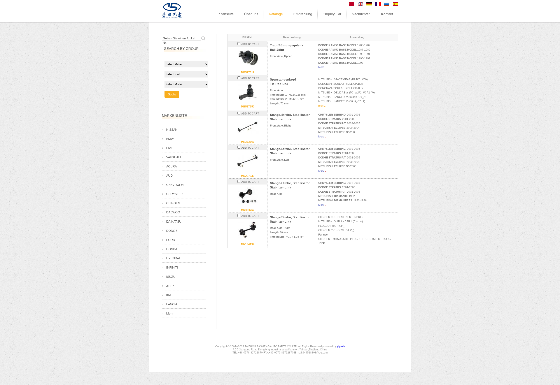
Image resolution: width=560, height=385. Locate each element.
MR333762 (247, 210)
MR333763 (247, 141)
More (321, 67)
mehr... (322, 105)
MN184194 (247, 244)
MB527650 (247, 106)
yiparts (341, 346)
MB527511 (247, 72)
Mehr (169, 313)
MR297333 (247, 176)
